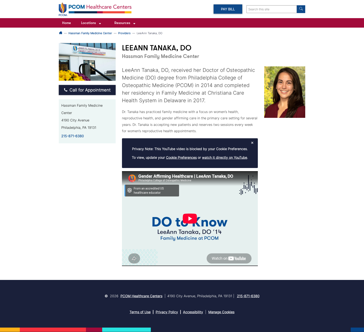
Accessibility (193, 312)
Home (66, 22)
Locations (88, 22)
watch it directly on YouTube (224, 157)
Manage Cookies (221, 312)
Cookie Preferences (181, 157)
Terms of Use (140, 312)
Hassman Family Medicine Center (90, 33)
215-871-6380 (72, 136)
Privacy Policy (167, 312)
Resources (122, 22)
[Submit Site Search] (301, 9)
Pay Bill (228, 9)
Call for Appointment (90, 90)
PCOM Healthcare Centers (141, 296)
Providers (124, 33)
